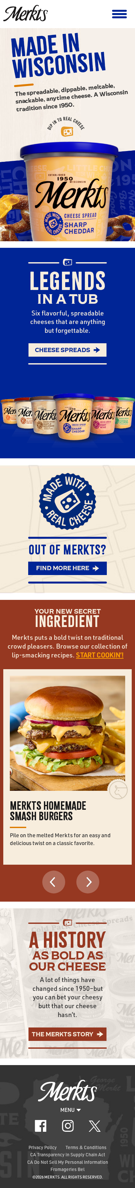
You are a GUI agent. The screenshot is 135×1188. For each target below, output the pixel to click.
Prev (53, 882)
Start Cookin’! (100, 655)
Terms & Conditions (86, 1147)
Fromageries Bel (67, 1169)
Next (87, 882)
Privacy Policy (43, 1147)
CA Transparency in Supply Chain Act (67, 1154)
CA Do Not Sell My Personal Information (67, 1162)
